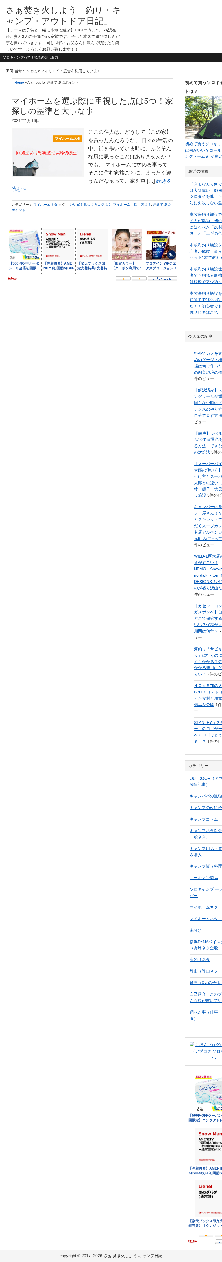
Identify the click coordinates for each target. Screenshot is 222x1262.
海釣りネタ (200, 959)
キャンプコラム (204, 819)
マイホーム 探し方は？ (132, 205)
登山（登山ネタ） (206, 971)
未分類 (196, 930)
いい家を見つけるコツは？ (90, 205)
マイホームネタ (45, 205)
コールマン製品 (204, 877)
